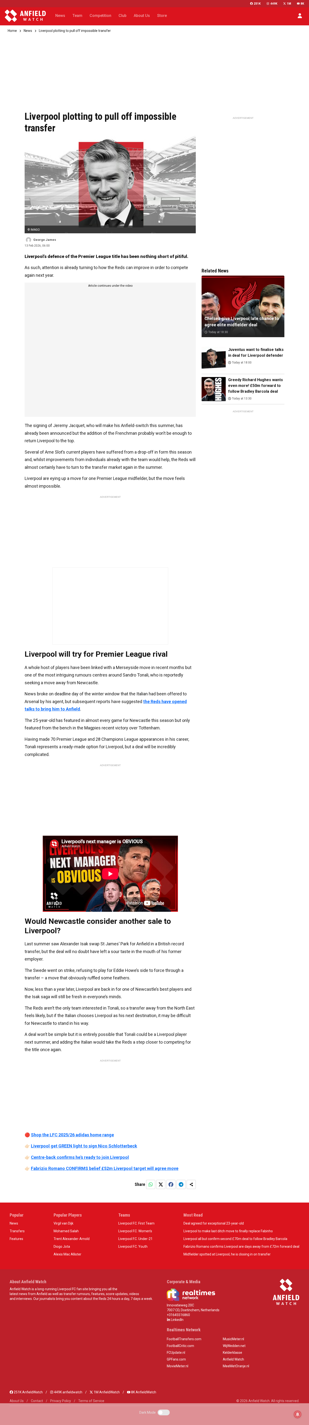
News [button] (60, 15)
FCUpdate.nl (176, 1352)
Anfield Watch (233, 1359)
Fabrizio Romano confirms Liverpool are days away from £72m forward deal (241, 1246)
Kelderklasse (232, 1352)
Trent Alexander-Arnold (72, 1239)
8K (302, 3)
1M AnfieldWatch (106, 1392)
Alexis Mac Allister (67, 1254)
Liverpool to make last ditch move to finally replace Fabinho (228, 1231)
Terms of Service (91, 1401)
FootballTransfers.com (184, 1339)
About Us (17, 1401)
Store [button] (162, 15)
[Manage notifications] (298, 1414)
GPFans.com (176, 1359)
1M (289, 3)
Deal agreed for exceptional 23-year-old (213, 1223)
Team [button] (77, 15)
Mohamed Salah (66, 1231)
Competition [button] (100, 15)
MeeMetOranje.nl (236, 1366)
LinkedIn (176, 1320)
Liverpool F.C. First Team (136, 1223)
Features (16, 1239)
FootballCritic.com (180, 1346)
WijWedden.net (234, 1346)
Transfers (17, 1231)
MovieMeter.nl (177, 1366)
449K (273, 3)
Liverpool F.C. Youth (132, 1246)
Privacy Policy (60, 1401)
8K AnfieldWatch (143, 1392)
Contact (37, 1401)
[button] (299, 15)
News (28, 31)
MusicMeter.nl (233, 1339)
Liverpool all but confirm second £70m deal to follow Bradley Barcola (235, 1239)
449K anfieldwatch (67, 1392)
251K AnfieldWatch (28, 1392)
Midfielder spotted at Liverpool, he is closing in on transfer (227, 1254)
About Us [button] (142, 15)
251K (257, 3)
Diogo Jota (62, 1246)
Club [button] (122, 15)
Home (12, 31)
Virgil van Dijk (63, 1223)
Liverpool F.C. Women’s (135, 1231)
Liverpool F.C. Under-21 (135, 1239)
